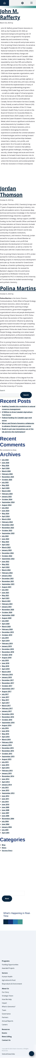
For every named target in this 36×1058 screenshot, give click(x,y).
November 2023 (8, 528)
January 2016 (7, 745)
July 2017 (5, 694)
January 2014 (7, 785)
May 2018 (5, 666)
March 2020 (6, 626)
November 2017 (8, 683)
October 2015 (7, 754)
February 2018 (7, 674)
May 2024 (5, 513)
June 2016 (5, 731)
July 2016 (5, 728)
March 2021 (6, 601)
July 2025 (5, 482)
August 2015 (6, 759)
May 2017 (5, 700)
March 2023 (6, 547)
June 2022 (5, 561)
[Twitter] (5, 921)
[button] (13, 2)
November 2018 (8, 652)
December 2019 (8, 632)
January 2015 (7, 773)
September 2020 (8, 615)
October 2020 (7, 612)
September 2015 (8, 756)
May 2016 (5, 734)
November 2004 (8, 819)
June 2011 (5, 799)
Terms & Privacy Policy (8, 1054)
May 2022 (5, 564)
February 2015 (7, 770)
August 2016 (6, 725)
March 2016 (6, 739)
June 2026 (5, 463)
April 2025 (5, 488)
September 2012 (8, 793)
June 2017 (5, 697)
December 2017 (8, 680)
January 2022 (7, 576)
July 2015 (5, 762)
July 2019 (5, 638)
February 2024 (7, 522)
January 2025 (7, 496)
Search (2, 390)
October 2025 (7, 480)
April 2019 (5, 641)
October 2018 (7, 655)
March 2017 (6, 706)
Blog (3, 845)
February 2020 (7, 629)
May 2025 (5, 485)
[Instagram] (15, 921)
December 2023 (8, 525)
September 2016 (8, 722)
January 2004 (7, 827)
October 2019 (7, 635)
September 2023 (8, 533)
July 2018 (5, 660)
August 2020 (6, 618)
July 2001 (5, 830)
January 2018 (7, 677)
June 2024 (5, 511)
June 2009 (5, 807)
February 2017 (7, 708)
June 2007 (5, 813)
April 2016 (5, 737)
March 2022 (6, 570)
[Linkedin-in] (10, 921)
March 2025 (6, 491)
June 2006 (5, 816)
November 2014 (8, 776)
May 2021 (5, 595)
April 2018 (5, 669)
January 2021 (7, 607)
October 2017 (7, 686)
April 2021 (5, 598)
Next (7, 898)
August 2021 (6, 587)
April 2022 (5, 567)
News (4, 848)
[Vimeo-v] (20, 921)
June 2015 (5, 765)
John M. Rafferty (10, 14)
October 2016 (7, 720)
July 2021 (5, 590)
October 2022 (7, 556)
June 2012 (5, 796)
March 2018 (6, 672)
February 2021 (7, 604)
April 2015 (5, 768)
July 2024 (5, 508)
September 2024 (8, 502)
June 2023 (5, 539)
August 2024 (6, 505)
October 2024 (7, 499)
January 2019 (7, 646)
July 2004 (5, 821)
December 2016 (8, 714)
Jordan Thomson (11, 191)
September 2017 (8, 689)
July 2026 (5, 460)
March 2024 (6, 519)
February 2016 (7, 742)
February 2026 (7, 474)
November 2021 (8, 581)
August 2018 (6, 658)
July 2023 (5, 536)
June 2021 (5, 593)
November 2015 (8, 751)
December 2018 (8, 649)
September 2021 (8, 584)
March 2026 (6, 471)
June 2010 (5, 804)
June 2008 (5, 810)
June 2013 (5, 790)
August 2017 (6, 691)
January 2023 (7, 550)
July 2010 (5, 802)
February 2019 (7, 643)
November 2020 (8, 609)
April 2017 (5, 703)
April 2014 (5, 782)
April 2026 (5, 468)
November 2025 (8, 477)
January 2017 (7, 711)
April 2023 (5, 545)
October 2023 (7, 530)
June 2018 (5, 663)
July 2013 (5, 787)
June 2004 (5, 824)
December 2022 (8, 553)
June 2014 (5, 779)
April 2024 (5, 516)
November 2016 (8, 717)
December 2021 (8, 578)
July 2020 (5, 621)
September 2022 (8, 559)
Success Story (7, 850)
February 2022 (7, 573)
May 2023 (5, 542)
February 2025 (7, 494)
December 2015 (8, 748)
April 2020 (5, 624)
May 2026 (5, 465)
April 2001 (5, 833)
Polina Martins (18, 288)
